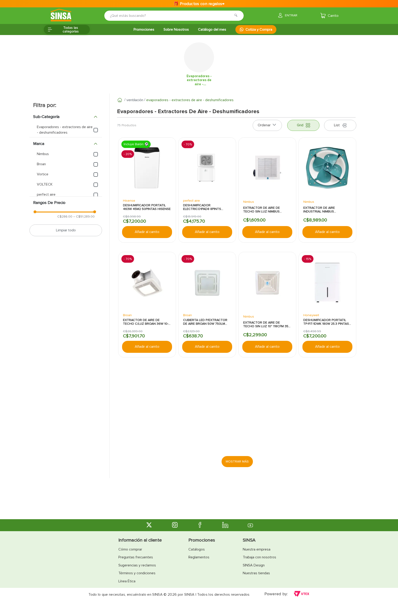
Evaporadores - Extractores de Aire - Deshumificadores (190, 100)
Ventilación (134, 100)
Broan (41, 164)
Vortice (42, 174)
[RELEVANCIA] (267, 125)
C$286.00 (64, 216)
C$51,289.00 (84, 216)
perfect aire (46, 194)
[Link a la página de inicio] (120, 100)
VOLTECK (45, 184)
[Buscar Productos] (237, 16)
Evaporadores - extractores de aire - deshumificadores (65, 130)
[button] (65, 117)
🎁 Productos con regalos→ (198, 3)
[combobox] (170, 15)
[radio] (303, 125)
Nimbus (43, 154)
